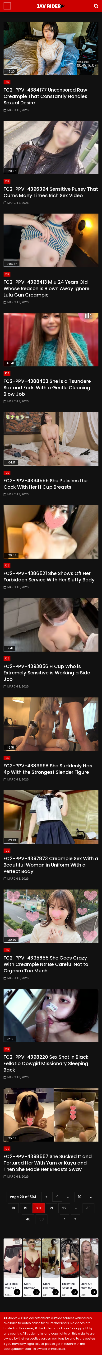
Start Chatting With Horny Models (32, 1286)
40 (28, 1219)
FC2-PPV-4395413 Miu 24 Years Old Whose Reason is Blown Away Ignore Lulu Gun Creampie (46, 288)
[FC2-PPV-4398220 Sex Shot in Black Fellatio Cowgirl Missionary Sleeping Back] (51, 1015)
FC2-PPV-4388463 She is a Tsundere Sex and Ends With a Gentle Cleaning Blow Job (47, 387)
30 (88, 1208)
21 (51, 1208)
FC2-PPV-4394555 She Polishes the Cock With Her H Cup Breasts (46, 483)
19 (25, 1208)
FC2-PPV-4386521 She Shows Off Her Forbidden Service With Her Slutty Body (49, 576)
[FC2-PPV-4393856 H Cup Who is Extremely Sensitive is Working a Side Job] (51, 625)
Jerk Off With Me (87, 1286)
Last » (75, 1219)
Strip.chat (9, 1295)
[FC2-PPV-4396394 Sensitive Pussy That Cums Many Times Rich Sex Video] (51, 147)
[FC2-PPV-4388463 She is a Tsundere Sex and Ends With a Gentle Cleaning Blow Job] (51, 339)
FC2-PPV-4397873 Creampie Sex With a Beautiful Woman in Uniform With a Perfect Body (51, 865)
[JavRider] (51, 5)
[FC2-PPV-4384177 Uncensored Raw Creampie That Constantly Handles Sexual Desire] (51, 48)
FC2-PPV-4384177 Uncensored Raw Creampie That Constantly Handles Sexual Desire (45, 96)
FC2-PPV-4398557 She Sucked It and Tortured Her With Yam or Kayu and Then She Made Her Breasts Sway (48, 1163)
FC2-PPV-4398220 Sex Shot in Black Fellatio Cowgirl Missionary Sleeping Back (46, 1063)
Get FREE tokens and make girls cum (12, 1286)
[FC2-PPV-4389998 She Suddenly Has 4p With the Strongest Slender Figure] (51, 724)
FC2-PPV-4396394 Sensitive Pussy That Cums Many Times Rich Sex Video (51, 192)
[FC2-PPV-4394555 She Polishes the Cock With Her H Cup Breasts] (51, 439)
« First (46, 1197)
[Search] (96, 6)
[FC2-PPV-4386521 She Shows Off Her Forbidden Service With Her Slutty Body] (51, 532)
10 (79, 1196)
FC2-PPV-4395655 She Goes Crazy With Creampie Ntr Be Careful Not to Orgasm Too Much (46, 964)
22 (64, 1208)
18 (13, 1208)
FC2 (7, 82)
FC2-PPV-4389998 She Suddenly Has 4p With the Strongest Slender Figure (48, 768)
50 (41, 1219)
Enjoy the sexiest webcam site (68, 1286)
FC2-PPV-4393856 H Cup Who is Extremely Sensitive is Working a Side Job (47, 672)
